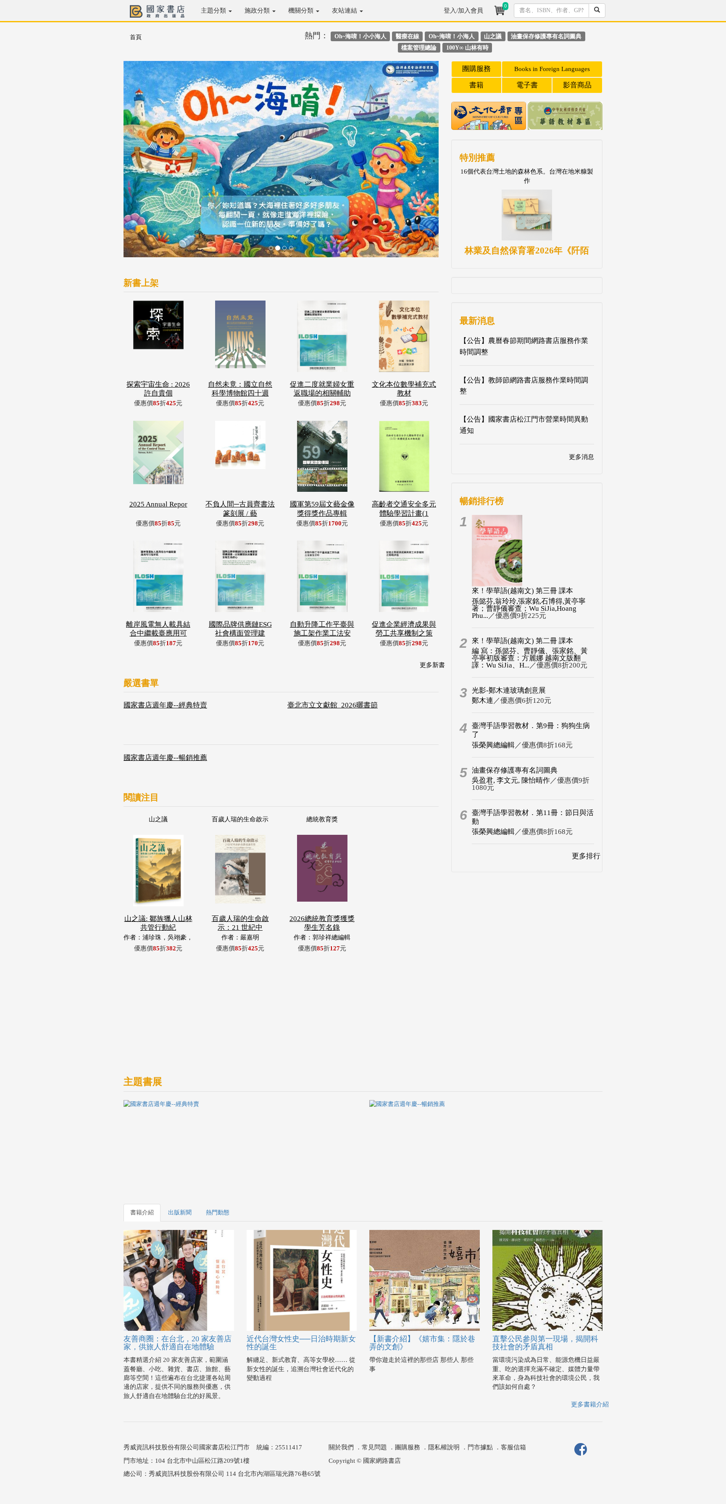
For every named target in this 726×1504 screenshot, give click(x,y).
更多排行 (586, 856)
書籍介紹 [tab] (142, 1212)
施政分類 (258, 10)
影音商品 (577, 85)
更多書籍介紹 (590, 1404)
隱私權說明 (444, 1447)
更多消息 (581, 457)
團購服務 (476, 69)
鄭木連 (482, 701)
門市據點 (480, 1447)
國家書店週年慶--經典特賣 (165, 705)
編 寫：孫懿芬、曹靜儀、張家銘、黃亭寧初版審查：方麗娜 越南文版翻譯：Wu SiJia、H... (530, 658)
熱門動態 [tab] (217, 1212)
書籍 (476, 85)
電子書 (527, 85)
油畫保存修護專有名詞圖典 (515, 770)
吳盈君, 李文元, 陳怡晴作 (511, 780)
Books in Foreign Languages (552, 69)
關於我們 (341, 1447)
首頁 (136, 37)
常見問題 (374, 1447)
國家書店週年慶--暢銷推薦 (165, 758)
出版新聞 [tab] (180, 1212)
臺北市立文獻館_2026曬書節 (332, 705)
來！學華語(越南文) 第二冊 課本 (522, 641)
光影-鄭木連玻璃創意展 (509, 690)
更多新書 (432, 665)
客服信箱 (513, 1447)
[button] (147, 163)
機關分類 (301, 10)
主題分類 (214, 10)
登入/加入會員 (463, 10)
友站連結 (345, 10)
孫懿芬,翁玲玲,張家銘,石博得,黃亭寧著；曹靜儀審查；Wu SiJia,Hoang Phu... (529, 608)
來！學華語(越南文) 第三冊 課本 (522, 591)
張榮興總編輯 (493, 745)
